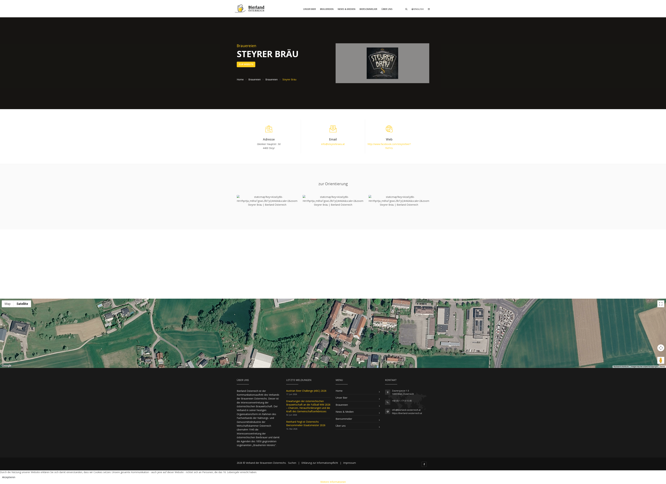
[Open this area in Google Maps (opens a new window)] (6, 365)
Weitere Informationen (333, 481)
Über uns (386, 9)
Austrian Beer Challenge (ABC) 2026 (306, 390)
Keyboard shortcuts (621, 367)
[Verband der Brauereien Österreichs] (250, 8)
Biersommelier (368, 9)
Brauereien (327, 9)
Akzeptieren (8, 477)
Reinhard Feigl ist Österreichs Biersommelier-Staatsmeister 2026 (305, 423)
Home (339, 390)
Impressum (349, 462)
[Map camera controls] (660, 347)
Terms (662, 367)
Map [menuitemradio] (8, 304)
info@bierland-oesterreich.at (406, 409)
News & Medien (346, 9)
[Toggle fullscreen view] (660, 303)
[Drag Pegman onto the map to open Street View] (660, 360)
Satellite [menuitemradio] (22, 304)
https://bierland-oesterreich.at (407, 413)
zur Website (246, 64)
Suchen (292, 462)
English (418, 9)
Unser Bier (309, 9)
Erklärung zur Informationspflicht (319, 462)
